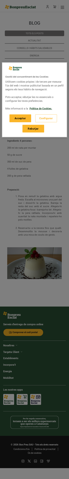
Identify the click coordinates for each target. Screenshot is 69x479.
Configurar (46, 118)
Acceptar (20, 118)
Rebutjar (33, 128)
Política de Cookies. (41, 108)
